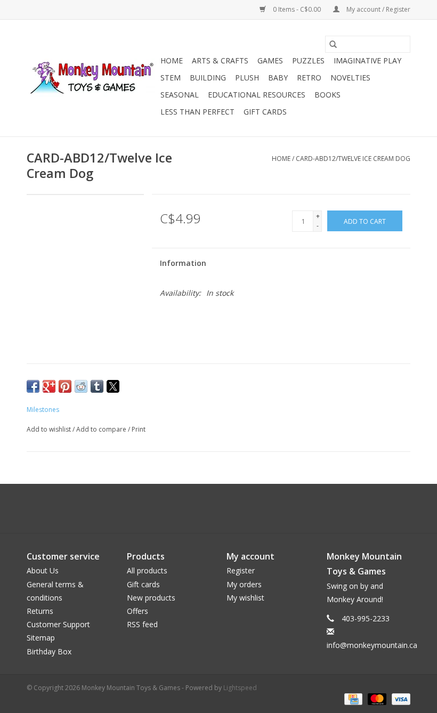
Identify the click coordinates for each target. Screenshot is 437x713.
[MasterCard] (376, 698)
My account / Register (377, 9)
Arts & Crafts (220, 60)
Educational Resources (256, 95)
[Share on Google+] (49, 386)
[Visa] (399, 698)
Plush (247, 77)
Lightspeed (240, 687)
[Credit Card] (352, 698)
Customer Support (58, 624)
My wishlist (245, 598)
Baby (278, 77)
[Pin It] (65, 386)
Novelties (350, 77)
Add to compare (102, 429)
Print (138, 429)
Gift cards (265, 112)
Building (208, 77)
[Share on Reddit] (81, 386)
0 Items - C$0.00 (296, 9)
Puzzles (308, 60)
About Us (43, 570)
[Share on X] (113, 386)
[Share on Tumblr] (97, 386)
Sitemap (41, 638)
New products (151, 598)
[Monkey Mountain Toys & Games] (92, 78)
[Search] (333, 44)
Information (183, 263)
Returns (40, 611)
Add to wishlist (49, 429)
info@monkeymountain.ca (372, 645)
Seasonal (179, 95)
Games (270, 60)
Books (327, 95)
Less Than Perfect (197, 112)
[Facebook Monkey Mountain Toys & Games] (208, 508)
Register (240, 570)
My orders (244, 584)
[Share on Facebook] (33, 386)
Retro (309, 77)
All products (147, 570)
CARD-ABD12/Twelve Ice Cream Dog (353, 158)
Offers (137, 611)
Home (171, 60)
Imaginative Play (367, 60)
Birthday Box (49, 651)
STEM (170, 77)
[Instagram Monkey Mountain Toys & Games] (228, 508)
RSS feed (142, 624)
